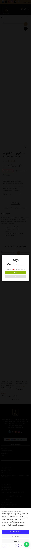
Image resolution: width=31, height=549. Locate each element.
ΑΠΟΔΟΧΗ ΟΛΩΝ (15, 532)
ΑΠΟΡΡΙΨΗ (15, 536)
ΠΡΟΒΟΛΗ (15, 541)
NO (16, 276)
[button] (26, 544)
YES (15, 272)
